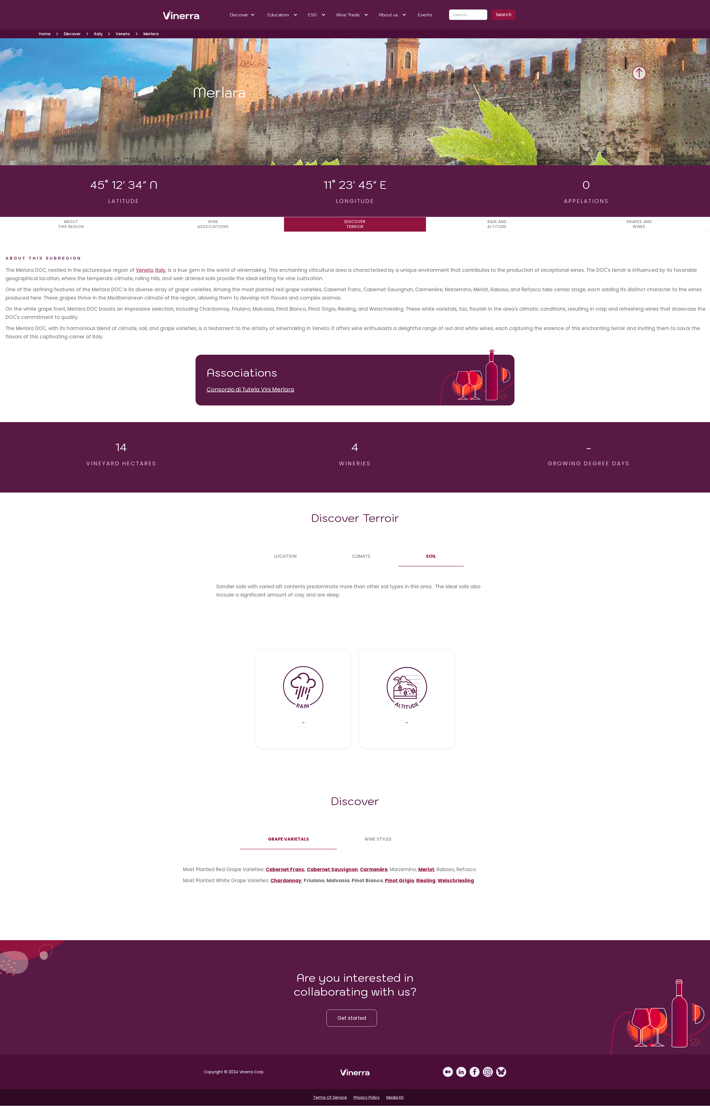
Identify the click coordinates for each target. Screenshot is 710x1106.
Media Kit (395, 1097)
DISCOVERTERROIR (355, 224)
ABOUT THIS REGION (71, 224)
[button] (242, 14)
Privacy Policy (367, 1097)
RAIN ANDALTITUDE (497, 224)
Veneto (144, 270)
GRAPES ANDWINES (639, 224)
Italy (160, 270)
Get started (351, 1017)
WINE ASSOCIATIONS (213, 224)
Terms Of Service (330, 1097)
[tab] (285, 556)
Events (425, 14)
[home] (181, 15)
